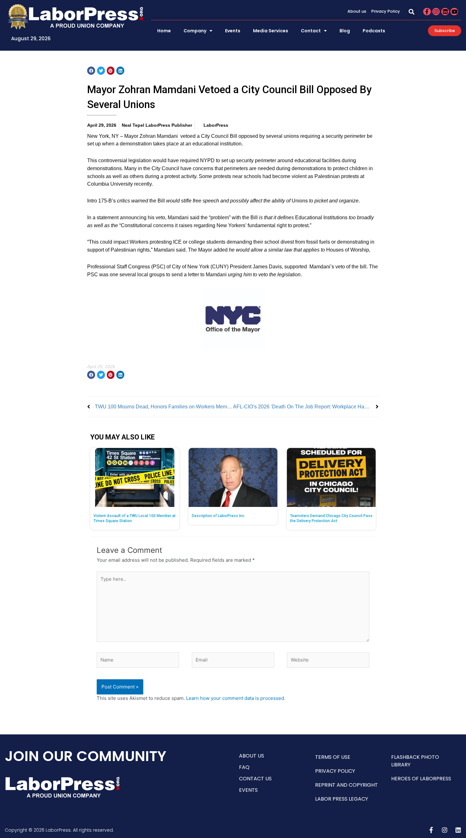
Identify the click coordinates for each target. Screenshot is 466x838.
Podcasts (374, 31)
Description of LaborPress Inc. (218, 516)
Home (164, 31)
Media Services (270, 31)
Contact (311, 31)
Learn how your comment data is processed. (235, 698)
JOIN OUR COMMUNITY (85, 756)
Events (232, 31)
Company (195, 31)
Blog (345, 31)
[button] (411, 11)
